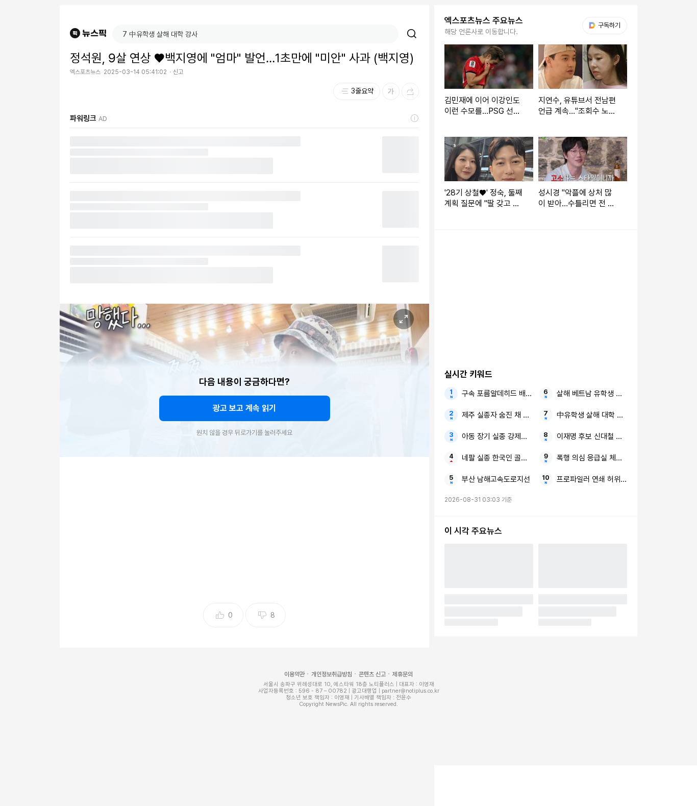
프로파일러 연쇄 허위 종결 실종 (592, 479)
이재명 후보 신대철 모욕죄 (592, 436)
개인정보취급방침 (331, 674)
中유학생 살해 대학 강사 (592, 415)
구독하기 (605, 25)
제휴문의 (402, 674)
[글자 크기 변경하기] (391, 91)
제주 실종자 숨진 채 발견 (497, 415)
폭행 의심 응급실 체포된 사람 (592, 457)
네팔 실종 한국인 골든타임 (497, 457)
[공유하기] (410, 91)
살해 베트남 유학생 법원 (592, 393)
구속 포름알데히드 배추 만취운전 (497, 393)
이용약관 (294, 674)
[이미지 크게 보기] (403, 319)
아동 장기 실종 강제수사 (497, 436)
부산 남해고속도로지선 (496, 479)
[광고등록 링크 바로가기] (415, 118)
